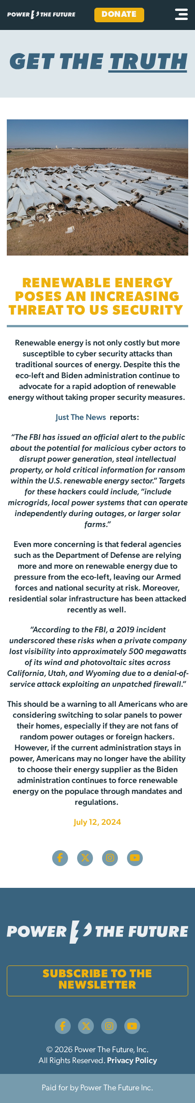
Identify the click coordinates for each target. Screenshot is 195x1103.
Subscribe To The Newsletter (97, 980)
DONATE (119, 15)
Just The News (82, 418)
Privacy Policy (132, 1061)
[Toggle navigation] (181, 15)
